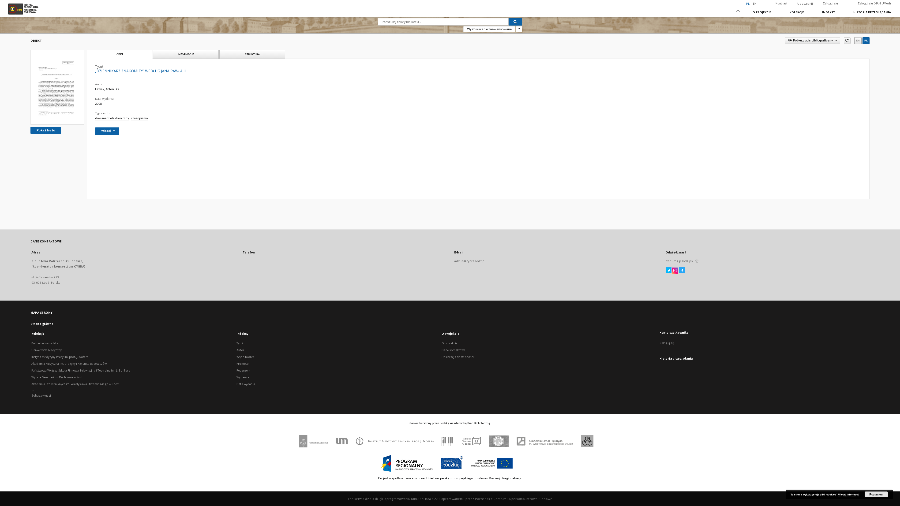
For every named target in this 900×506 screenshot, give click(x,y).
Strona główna (42, 324)
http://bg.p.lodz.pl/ (679, 261)
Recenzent (243, 370)
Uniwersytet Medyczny (46, 350)
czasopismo (139, 118)
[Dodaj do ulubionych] (847, 40)
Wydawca (242, 377)
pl (866, 40)
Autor (240, 350)
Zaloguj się (830, 3)
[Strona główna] (738, 9)
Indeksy (828, 12)
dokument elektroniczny (112, 118)
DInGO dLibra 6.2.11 (426, 499)
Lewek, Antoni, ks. (107, 89)
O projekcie (450, 343)
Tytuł (239, 343)
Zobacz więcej (41, 396)
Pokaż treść (46, 130)
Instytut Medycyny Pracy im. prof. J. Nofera (59, 357)
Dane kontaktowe (453, 350)
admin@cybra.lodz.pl (469, 261)
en (755, 3)
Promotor (243, 364)
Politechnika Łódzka (44, 343)
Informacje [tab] (186, 54)
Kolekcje (797, 12)
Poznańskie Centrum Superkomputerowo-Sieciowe (513, 499)
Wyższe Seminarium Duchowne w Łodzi (57, 377)
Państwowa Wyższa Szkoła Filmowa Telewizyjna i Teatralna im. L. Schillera (80, 370)
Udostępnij (805, 4)
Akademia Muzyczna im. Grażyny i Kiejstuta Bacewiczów (69, 364)
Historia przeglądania (872, 12)
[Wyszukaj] (515, 22)
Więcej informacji (848, 494)
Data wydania (245, 384)
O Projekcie (762, 12)
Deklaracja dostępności (458, 357)
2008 (98, 104)
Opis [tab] (119, 54)
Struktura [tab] (252, 54)
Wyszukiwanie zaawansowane (489, 29)
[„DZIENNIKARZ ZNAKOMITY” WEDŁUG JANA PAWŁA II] (57, 87)
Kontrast (781, 3)
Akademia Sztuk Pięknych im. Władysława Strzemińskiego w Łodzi (75, 384)
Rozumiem (876, 494)
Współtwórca (245, 357)
